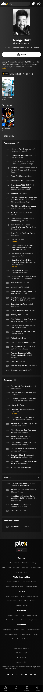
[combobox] (21, 4)
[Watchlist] (33, 3)
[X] (17, 674)
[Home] (4, 3)
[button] (39, 3)
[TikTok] (12, 674)
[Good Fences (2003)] (8, 88)
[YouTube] (35, 674)
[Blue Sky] (21, 674)
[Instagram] (8, 674)
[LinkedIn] (30, 674)
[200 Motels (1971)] (8, 120)
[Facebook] (26, 674)
